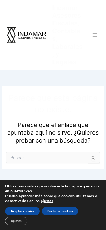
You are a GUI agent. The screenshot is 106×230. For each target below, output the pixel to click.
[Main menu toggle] (95, 35)
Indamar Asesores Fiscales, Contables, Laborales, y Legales (67, 35)
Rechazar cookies (60, 211)
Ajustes (16, 221)
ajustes (47, 201)
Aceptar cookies (22, 211)
